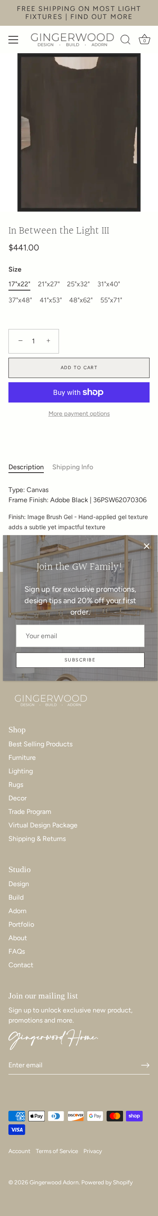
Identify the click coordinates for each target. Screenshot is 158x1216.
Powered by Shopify (107, 1182)
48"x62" (81, 300)
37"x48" (20, 300)
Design (18, 884)
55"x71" (111, 300)
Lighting (20, 771)
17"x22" (19, 284)
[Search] (125, 41)
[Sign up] (145, 1065)
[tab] (30, 467)
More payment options (79, 413)
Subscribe (80, 660)
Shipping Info (72, 467)
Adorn (17, 911)
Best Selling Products (40, 744)
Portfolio (21, 924)
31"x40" (108, 284)
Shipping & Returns (37, 839)
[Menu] (13, 39)
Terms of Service (57, 1151)
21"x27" (49, 284)
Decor (17, 798)
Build (16, 897)
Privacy (92, 1151)
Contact (20, 965)
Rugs (15, 785)
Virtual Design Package (43, 825)
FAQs (16, 951)
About (17, 938)
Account (19, 1151)
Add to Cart (79, 367)
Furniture (22, 758)
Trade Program (29, 812)
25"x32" (78, 284)
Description (26, 467)
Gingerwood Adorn (54, 1182)
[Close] (146, 546)
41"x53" (51, 300)
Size (14, 269)
